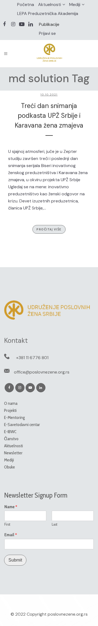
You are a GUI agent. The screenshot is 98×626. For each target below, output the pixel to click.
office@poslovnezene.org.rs (41, 372)
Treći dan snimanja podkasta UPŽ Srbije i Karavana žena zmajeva (49, 115)
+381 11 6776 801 (32, 357)
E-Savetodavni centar (22, 424)
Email (10, 535)
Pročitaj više (49, 229)
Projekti (10, 410)
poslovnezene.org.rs (68, 614)
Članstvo (11, 438)
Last (54, 524)
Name (10, 507)
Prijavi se (47, 33)
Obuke (9, 467)
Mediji (74, 4)
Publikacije (49, 24)
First (7, 524)
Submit (15, 560)
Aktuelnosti (49, 4)
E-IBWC (10, 431)
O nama (10, 403)
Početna (25, 4)
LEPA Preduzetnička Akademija (47, 13)
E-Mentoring (14, 417)
